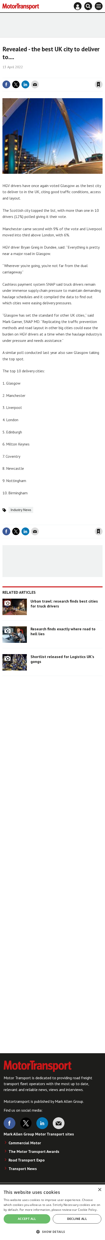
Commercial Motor (25, 1142)
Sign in (40, 74)
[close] (102, 74)
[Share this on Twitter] (16, 84)
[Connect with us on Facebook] (9, 1123)
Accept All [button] (27, 1219)
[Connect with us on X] (26, 1123)
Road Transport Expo (27, 1160)
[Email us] (58, 1123)
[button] (52, 1231)
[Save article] (99, 84)
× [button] (99, 1190)
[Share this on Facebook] (6, 84)
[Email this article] (35, 84)
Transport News (23, 1168)
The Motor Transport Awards (34, 1151)
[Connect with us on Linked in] (42, 1123)
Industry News (20, 510)
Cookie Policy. (87, 1210)
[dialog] (52, 1212)
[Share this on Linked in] (25, 84)
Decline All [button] (77, 1219)
